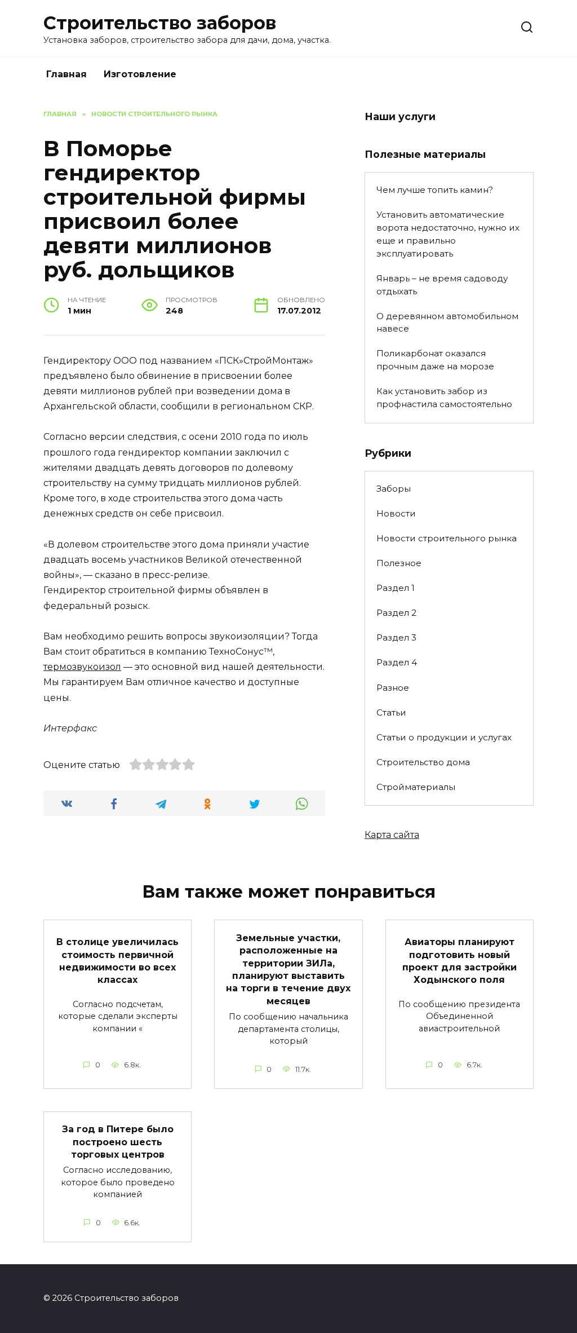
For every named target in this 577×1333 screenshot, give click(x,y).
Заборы (393, 488)
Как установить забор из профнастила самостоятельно (444, 397)
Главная (66, 74)
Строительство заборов (159, 23)
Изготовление (140, 74)
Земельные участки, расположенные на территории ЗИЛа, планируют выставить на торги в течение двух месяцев (288, 969)
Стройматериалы (415, 787)
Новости (396, 513)
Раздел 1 (395, 587)
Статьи (391, 712)
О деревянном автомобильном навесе (447, 322)
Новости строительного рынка (446, 538)
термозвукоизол (82, 666)
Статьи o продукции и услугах (444, 737)
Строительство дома (423, 762)
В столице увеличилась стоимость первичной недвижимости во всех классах (117, 961)
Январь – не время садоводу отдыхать (442, 285)
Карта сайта (392, 834)
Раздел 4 (396, 662)
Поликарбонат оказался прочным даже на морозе (435, 360)
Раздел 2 (396, 612)
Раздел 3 (396, 637)
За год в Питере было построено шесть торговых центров (118, 1142)
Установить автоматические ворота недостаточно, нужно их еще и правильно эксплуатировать (448, 233)
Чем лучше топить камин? (434, 189)
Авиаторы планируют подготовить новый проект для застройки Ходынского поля (459, 961)
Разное (392, 687)
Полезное (398, 563)
